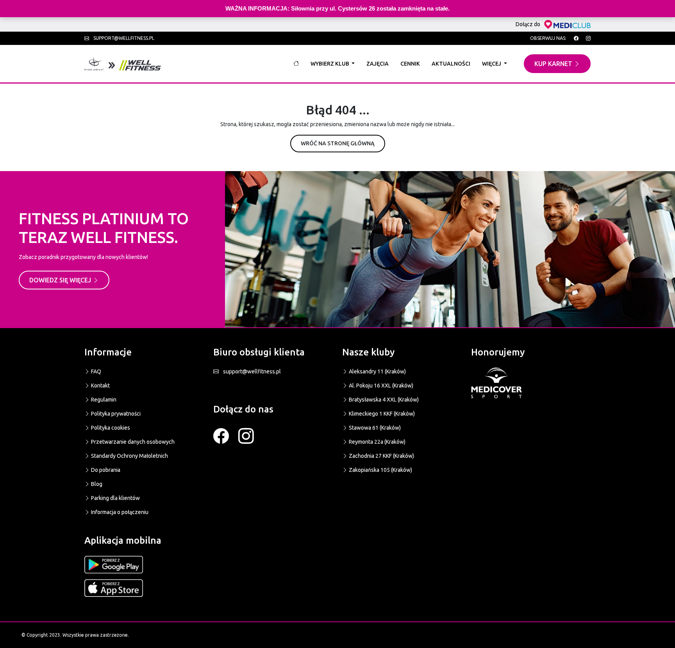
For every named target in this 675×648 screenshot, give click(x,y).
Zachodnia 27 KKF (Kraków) (381, 456)
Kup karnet (554, 63)
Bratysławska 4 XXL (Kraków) (383, 399)
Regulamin (103, 399)
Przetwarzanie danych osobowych (132, 442)
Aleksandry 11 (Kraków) (377, 371)
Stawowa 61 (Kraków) (374, 428)
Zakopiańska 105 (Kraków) (380, 470)
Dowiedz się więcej (61, 280)
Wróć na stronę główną (338, 143)
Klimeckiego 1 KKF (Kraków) (381, 414)
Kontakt (100, 385)
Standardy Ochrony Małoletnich (129, 456)
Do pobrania (105, 470)
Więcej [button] (492, 64)
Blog (96, 484)
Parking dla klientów (115, 498)
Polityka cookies (110, 428)
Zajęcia (377, 64)
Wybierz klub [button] (330, 64)
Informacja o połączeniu (119, 512)
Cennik (410, 64)
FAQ (95, 371)
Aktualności (451, 64)
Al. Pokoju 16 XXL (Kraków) (380, 385)
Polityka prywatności (115, 414)
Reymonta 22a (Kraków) (376, 442)
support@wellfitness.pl (123, 38)
